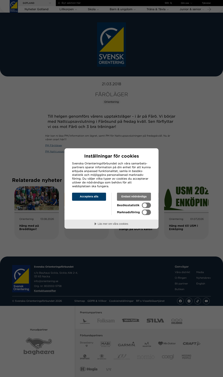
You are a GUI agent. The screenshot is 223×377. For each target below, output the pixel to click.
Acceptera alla (89, 196)
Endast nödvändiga (134, 196)
